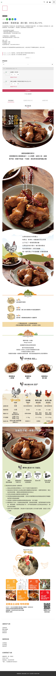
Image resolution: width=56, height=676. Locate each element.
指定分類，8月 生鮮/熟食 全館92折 (14, 54)
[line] (7, 19)
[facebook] (10, 19)
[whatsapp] (12, 19)
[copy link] (15, 19)
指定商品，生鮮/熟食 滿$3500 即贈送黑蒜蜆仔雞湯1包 (19, 53)
